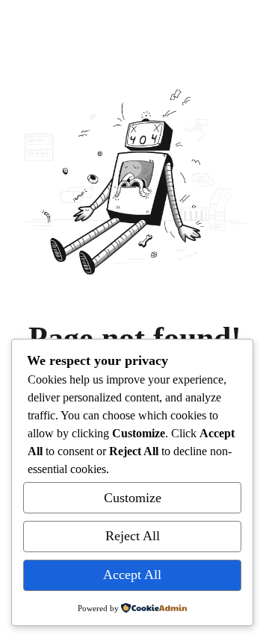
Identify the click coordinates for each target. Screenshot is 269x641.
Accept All (132, 574)
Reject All (132, 535)
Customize (132, 497)
